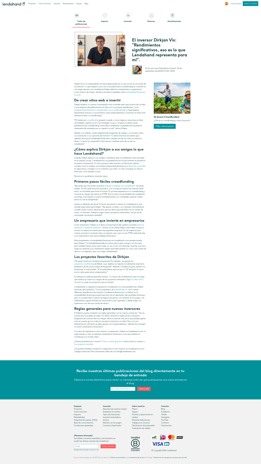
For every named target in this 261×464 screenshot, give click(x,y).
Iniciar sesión (236, 4)
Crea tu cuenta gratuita (112, 341)
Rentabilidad (68, 4)
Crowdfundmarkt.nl (120, 110)
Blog (86, 4)
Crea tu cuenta (250, 3)
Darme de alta (108, 446)
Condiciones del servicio (137, 457)
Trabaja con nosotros (141, 423)
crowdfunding (93, 120)
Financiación (166, 425)
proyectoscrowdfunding (84, 264)
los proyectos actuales (83, 344)
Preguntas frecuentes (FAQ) (85, 420)
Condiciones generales (83, 425)
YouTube (164, 420)
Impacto (57, 4)
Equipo (79, 4)
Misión (134, 409)
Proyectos (32, 4)
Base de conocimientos (83, 423)
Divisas (106, 420)
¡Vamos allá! (144, 389)
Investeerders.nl (103, 110)
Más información (165, 126)
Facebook (165, 412)
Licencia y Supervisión (112, 425)
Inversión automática (112, 417)
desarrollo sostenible (137, 166)
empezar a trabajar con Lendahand (119, 186)
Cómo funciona (45, 4)
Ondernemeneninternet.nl (85, 110)
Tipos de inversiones (111, 414)
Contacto (165, 423)
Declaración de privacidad (143, 425)
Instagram (165, 417)
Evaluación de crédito (141, 428)
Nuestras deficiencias (141, 420)
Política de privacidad (118, 457)
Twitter (164, 414)
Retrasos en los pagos (112, 423)
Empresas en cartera (111, 412)
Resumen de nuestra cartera (115, 409)
